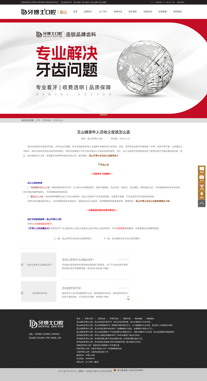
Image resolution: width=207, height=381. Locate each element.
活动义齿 (57, 120)
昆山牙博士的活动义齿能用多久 (77, 238)
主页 (38, 120)
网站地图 (138, 319)
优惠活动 (148, 11)
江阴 (59, 338)
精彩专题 (126, 319)
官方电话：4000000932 (86, 359)
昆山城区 (77, 2)
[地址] (201, 195)
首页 (75, 11)
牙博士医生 (114, 319)
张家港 (53, 338)
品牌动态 (101, 319)
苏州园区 (38, 334)
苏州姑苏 (55, 334)
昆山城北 (85, 2)
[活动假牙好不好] (38, 288)
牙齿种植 (46, 120)
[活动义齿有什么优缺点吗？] (38, 260)
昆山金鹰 (94, 2)
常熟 (48, 338)
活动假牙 (36, 146)
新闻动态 (118, 11)
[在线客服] (201, 170)
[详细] (106, 264)
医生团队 (133, 11)
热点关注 (180, 2)
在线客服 (162, 11)
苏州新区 (47, 334)
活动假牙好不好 (71, 283)
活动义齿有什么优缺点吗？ (78, 255)
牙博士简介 (89, 319)
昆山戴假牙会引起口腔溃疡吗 (126, 238)
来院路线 (177, 11)
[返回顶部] (201, 203)
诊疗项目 (103, 11)
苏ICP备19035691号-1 (68, 371)
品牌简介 (88, 11)
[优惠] (201, 187)
